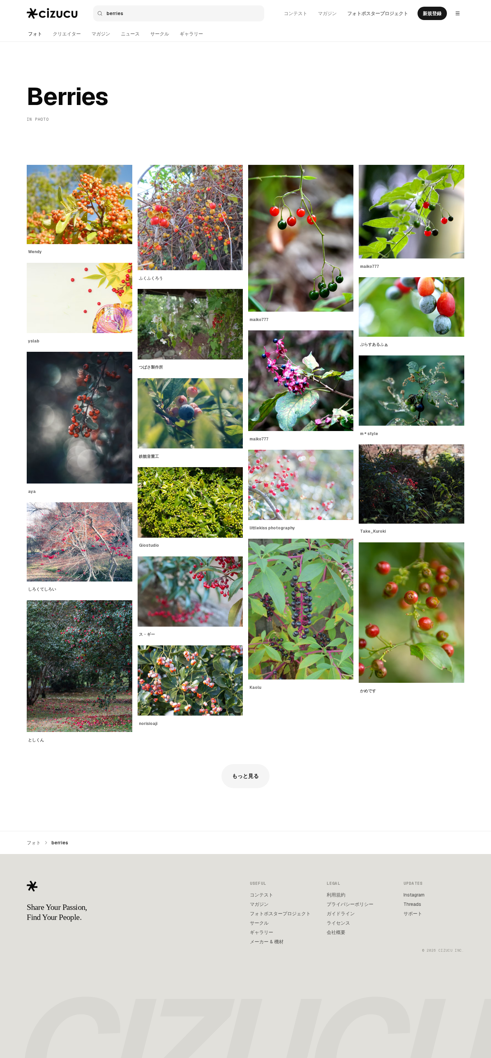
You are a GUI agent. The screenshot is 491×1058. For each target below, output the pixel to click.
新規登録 (432, 13)
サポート (412, 914)
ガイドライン (341, 914)
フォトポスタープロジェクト (377, 13)
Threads (412, 904)
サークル (159, 34)
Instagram (414, 895)
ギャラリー (191, 34)
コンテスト (295, 13)
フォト (35, 34)
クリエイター (67, 34)
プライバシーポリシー (350, 904)
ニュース (130, 34)
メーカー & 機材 (267, 942)
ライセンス (338, 923)
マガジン (327, 13)
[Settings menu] (457, 13)
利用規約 (336, 895)
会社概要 (336, 932)
